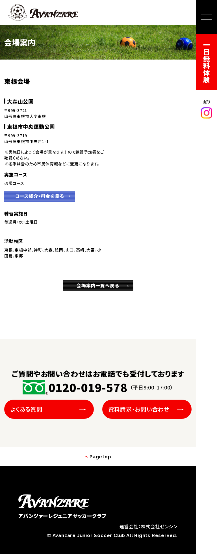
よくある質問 (26, 409)
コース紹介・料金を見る (39, 196)
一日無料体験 (207, 62)
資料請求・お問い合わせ (139, 409)
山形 (207, 101)
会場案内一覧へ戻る (98, 285)
